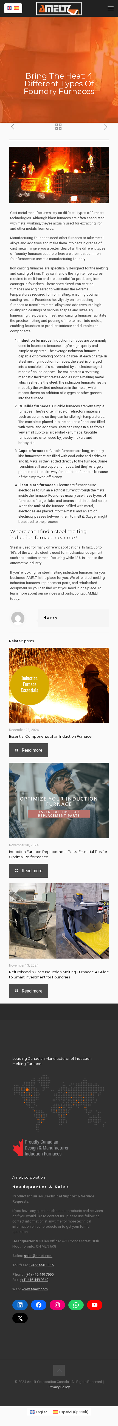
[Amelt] (59, 8)
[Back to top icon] (59, 1370)
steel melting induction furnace (42, 361)
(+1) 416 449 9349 (34, 1280)
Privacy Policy (59, 1387)
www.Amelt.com (35, 1289)
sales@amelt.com (38, 1256)
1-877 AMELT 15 (41, 1265)
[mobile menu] (110, 8)
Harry (50, 617)
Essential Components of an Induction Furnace (50, 736)
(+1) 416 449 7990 (40, 1274)
